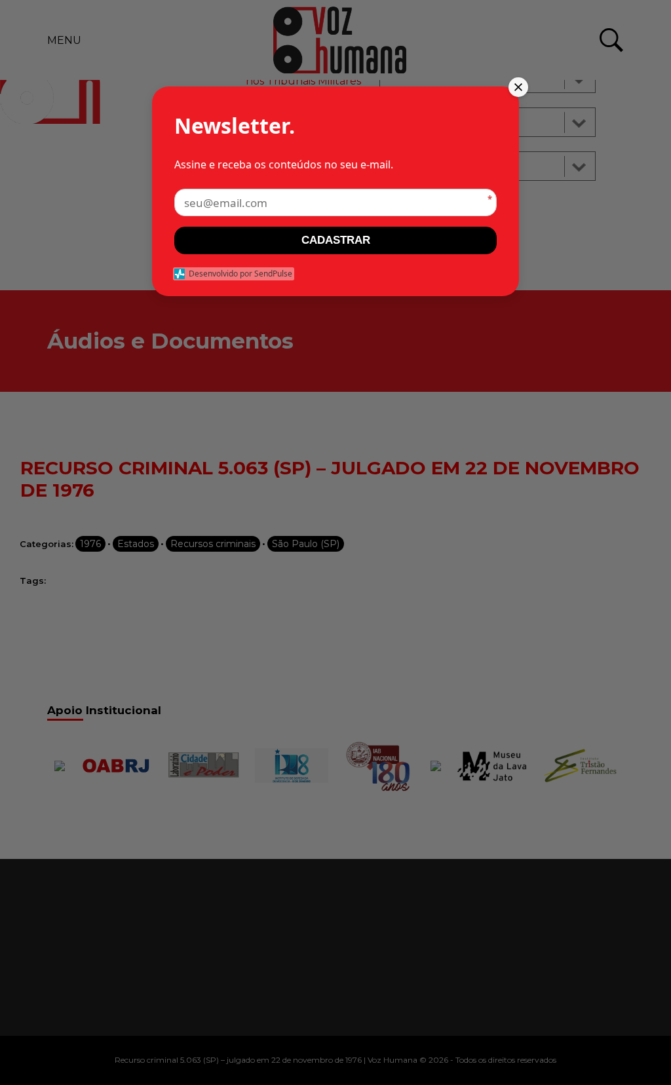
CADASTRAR (335, 240)
